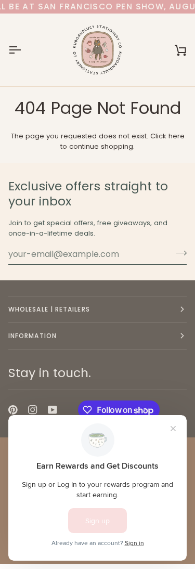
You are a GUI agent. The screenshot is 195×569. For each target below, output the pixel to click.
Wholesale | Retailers (49, 309)
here (176, 136)
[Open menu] (24, 50)
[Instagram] (32, 410)
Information (32, 335)
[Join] (178, 252)
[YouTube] (52, 410)
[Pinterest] (13, 410)
